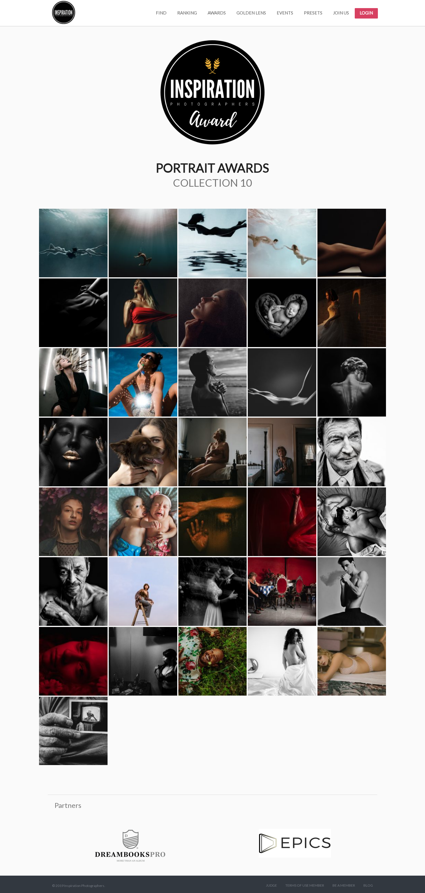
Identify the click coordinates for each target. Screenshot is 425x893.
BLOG (368, 885)
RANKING (187, 12)
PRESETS (313, 12)
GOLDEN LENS (251, 12)
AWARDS (217, 12)
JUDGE (271, 885)
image (73, 243)
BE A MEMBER (343, 885)
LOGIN (366, 12)
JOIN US (341, 12)
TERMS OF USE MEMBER (304, 885)
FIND (161, 12)
